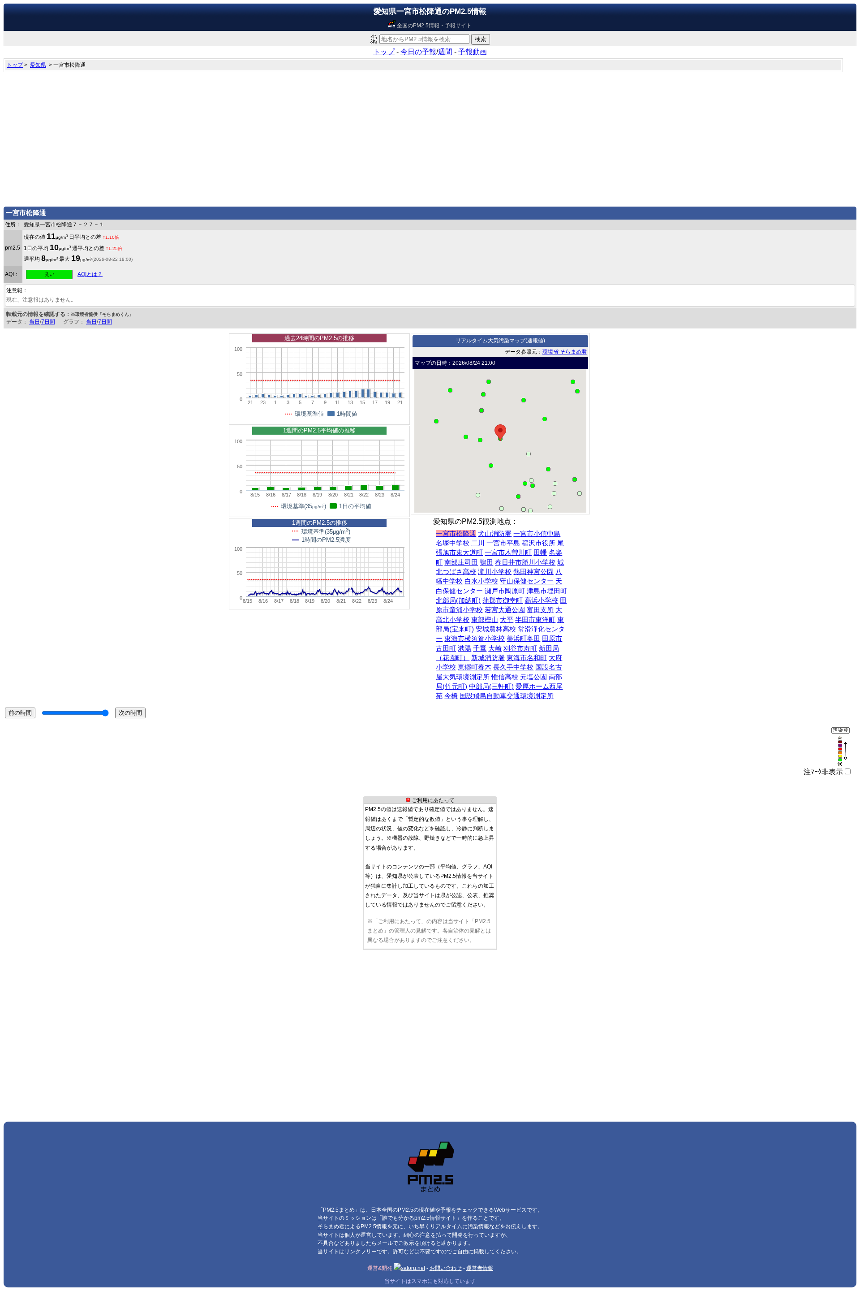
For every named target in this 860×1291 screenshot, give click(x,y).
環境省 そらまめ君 (564, 352)
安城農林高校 (496, 629)
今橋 (451, 695)
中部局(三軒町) (491, 686)
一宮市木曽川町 (508, 552)
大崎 (495, 648)
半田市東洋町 (535, 619)
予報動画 (472, 52)
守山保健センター (527, 581)
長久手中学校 (513, 667)
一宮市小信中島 (536, 533)
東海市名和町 (527, 657)
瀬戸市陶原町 (505, 591)
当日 (34, 322)
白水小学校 (481, 581)
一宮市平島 (503, 543)
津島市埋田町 (547, 591)
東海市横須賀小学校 (474, 638)
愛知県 (38, 65)
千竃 (479, 648)
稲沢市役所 (538, 543)
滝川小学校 (495, 571)
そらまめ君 (331, 1226)
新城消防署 (488, 657)
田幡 (540, 552)
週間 (445, 52)
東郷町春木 (474, 667)
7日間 (48, 322)
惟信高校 (504, 677)
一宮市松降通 (456, 533)
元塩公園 (533, 677)
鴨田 (486, 562)
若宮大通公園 (505, 609)
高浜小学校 (541, 600)
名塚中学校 (452, 543)
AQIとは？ (90, 274)
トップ (384, 52)
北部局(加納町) (458, 600)
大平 (506, 619)
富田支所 (540, 609)
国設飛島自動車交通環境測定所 (507, 695)
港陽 (464, 648)
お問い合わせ (446, 1268)
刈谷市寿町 (520, 648)
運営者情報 (479, 1268)
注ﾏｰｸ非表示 (823, 772)
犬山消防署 (495, 533)
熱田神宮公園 (533, 571)
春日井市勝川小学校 (525, 562)
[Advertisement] (430, 137)
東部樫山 (484, 619)
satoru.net (413, 1268)
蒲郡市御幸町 (502, 600)
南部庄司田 (461, 562)
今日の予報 (418, 52)
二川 (478, 543)
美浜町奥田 (523, 638)
